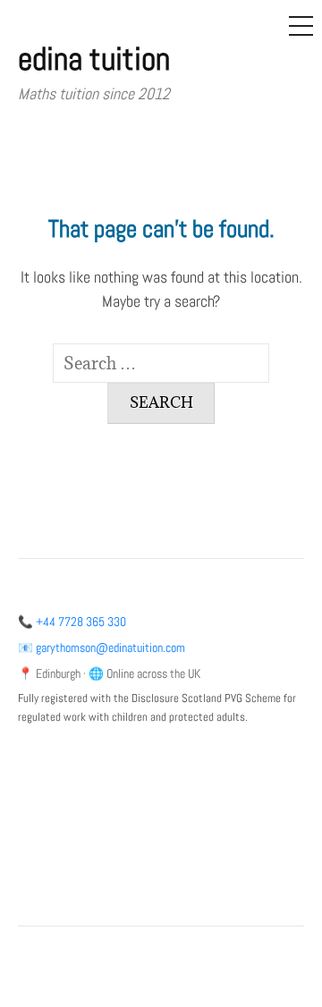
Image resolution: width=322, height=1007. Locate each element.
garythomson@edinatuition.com (110, 648)
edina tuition (94, 59)
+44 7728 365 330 (81, 622)
